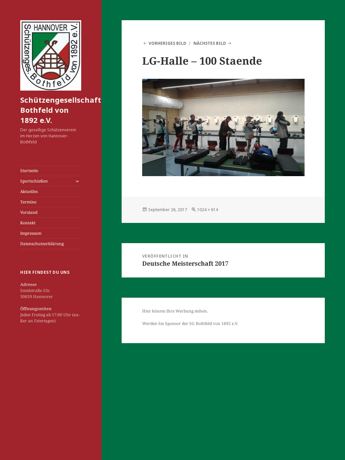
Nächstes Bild (209, 43)
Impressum (30, 233)
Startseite (29, 170)
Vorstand (28, 212)
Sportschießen (34, 181)
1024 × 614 (207, 209)
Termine (28, 202)
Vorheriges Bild (167, 43)
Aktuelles (29, 191)
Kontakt (27, 223)
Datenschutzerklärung (42, 244)
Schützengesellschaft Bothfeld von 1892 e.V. (60, 110)
